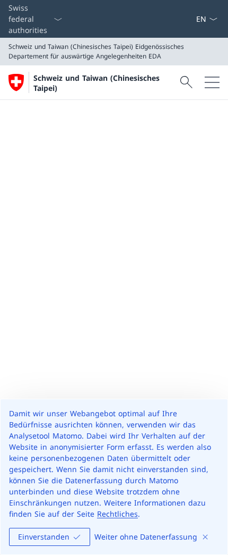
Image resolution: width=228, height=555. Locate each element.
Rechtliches (117, 514)
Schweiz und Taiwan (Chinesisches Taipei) (96, 83)
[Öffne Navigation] (212, 82)
